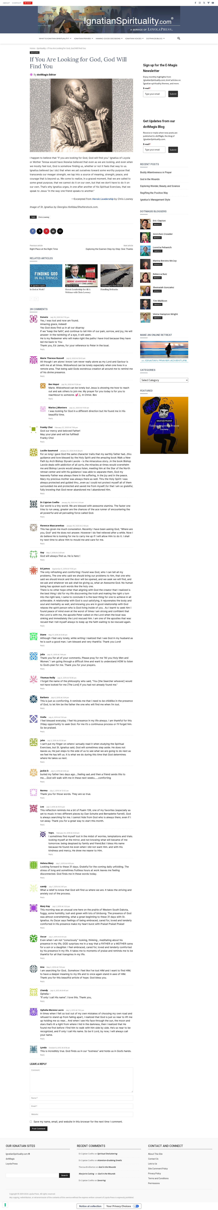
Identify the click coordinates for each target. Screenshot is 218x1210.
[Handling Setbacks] (117, 275)
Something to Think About (111, 286)
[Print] (53, 231)
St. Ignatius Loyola (38, 286)
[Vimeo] (208, 3)
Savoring (101, 1180)
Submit (173, 94)
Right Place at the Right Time (44, 249)
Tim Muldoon (160, 300)
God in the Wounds (150, 179)
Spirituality (41, 48)
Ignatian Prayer (164, 421)
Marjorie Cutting (86, 1173)
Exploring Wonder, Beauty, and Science (160, 186)
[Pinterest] (46, 231)
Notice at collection (90, 1206)
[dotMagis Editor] (32, 74)
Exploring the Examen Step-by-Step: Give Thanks (109, 249)
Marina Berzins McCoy (165, 260)
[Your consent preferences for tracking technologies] (5, 1205)
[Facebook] (195, 3)
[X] (204, 3)
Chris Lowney (43, 217)
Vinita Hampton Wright (165, 314)
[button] (179, 39)
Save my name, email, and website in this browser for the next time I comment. (78, 1121)
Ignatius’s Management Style (155, 199)
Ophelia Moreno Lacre (52, 1010)
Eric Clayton (159, 220)
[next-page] (36, 299)
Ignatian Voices (72, 286)
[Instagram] (200, 3)
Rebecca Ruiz (160, 274)
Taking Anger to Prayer (164, 425)
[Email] (60, 231)
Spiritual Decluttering (107, 1153)
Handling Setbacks (109, 289)
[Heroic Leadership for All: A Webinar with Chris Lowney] (81, 275)
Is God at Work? (37, 289)
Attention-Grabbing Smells (109, 1160)
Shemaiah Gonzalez (163, 287)
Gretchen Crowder (163, 234)
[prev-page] (32, 299)
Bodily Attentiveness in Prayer (156, 172)
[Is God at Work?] (46, 275)
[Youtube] (213, 3)
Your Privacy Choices (118, 1206)
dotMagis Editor (46, 74)
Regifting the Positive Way (154, 192)
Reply (42, 349)
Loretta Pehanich (162, 247)
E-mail (147, 88)
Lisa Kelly (164, 429)
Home (32, 48)
